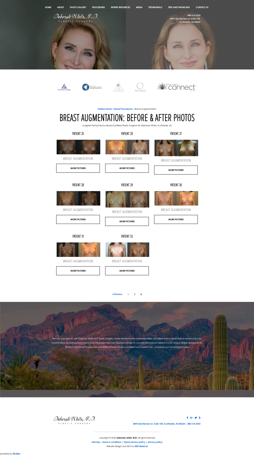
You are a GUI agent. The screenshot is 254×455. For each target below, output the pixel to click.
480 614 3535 (193, 15)
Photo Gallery (78, 7)
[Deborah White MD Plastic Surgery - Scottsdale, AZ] (75, 17)
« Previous (117, 294)
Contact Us (202, 7)
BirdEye (16, 453)
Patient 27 (176, 133)
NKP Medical (141, 446)
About (60, 7)
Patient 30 (176, 185)
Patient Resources (120, 7)
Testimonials (155, 7)
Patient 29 (127, 185)
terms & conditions (112, 442)
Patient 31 (78, 236)
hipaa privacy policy (134, 442)
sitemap (96, 442)
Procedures (98, 7)
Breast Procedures (123, 109)
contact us (160, 367)
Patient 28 (78, 185)
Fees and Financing (179, 7)
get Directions (93, 367)
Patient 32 (127, 236)
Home (48, 7)
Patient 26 (127, 133)
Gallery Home (105, 109)
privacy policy (155, 442)
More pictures (78, 168)
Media (139, 7)
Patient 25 (78, 133)
